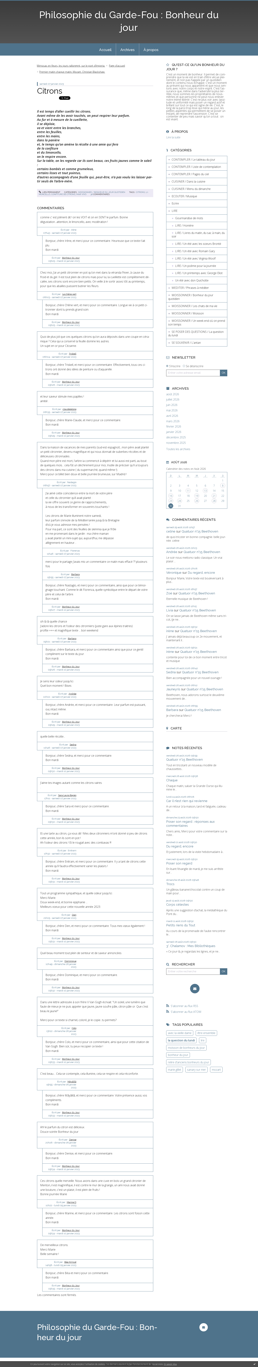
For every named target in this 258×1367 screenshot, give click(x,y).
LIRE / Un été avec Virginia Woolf (195, 258)
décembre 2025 (176, 437)
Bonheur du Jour (71, 258)
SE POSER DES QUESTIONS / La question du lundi (196, 333)
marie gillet (174, 1070)
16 (170, 495)
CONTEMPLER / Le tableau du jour (193, 159)
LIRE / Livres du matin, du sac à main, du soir (198, 234)
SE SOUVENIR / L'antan (186, 343)
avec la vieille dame (179, 1033)
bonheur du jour (178, 1055)
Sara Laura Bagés (67, 795)
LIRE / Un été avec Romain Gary (195, 251)
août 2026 (172, 394)
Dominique (70, 961)
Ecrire (175, 203)
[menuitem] (105, 49)
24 (179, 501)
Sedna (73, 744)
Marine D (71, 1202)
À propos (151, 50)
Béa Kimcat (70, 1262)
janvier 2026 (173, 432)
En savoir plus (170, 1364)
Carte (176, 728)
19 (196, 495)
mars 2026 (173, 421)
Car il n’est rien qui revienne (186, 801)
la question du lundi (181, 1040)
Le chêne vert (69, 294)
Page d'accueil (117, 65)
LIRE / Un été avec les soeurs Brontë (198, 244)
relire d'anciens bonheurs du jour (188, 1062)
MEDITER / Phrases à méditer (190, 288)
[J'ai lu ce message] (254, 1364)
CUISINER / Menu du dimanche (191, 189)
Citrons (49, 91)
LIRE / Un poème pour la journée (195, 266)
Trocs (170, 884)
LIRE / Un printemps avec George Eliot (199, 273)
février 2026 (173, 426)
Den (74, 915)
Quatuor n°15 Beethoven (200, 531)
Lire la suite (173, 137)
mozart (216, 1070)
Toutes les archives (178, 449)
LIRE (174, 211)
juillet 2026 (172, 399)
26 (196, 501)
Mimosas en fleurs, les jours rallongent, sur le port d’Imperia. (71, 65)
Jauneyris (173, 689)
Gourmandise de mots (189, 218)
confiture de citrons (63, 194)
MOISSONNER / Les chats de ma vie (194, 306)
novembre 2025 (176, 443)
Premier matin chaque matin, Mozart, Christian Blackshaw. (72, 71)
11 (188, 490)
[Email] (195, 988)
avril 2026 (172, 416)
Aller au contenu (12, 3)
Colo (74, 1028)
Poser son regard (179, 863)
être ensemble (206, 1033)
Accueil (105, 50)
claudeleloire (69, 409)
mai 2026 (172, 410)
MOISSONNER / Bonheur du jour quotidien (101, 192)
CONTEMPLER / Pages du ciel (190, 174)
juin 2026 (171, 405)
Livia (169, 610)
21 (214, 495)
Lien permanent (51, 192)
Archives (127, 50)
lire (202, 1040)
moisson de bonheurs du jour (186, 1048)
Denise (72, 1139)
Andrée (72, 693)
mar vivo (81, 194)
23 (170, 501)
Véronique (173, 572)
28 (214, 501)
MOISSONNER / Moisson (188, 313)
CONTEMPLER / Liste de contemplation (196, 167)
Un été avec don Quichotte (192, 280)
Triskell (72, 353)
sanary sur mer (196, 1070)
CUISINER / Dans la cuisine (188, 181)
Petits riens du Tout (180, 925)
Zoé (169, 593)
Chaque (172, 780)
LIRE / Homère (184, 225)
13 (205, 490)
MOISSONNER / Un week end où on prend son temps (196, 322)
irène (170, 631)
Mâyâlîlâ (72, 1081)
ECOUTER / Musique (184, 196)
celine (170, 531)
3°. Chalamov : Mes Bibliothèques (190, 946)
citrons (140, 192)
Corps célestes (177, 904)
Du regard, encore (201, 572)
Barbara (75, 574)
